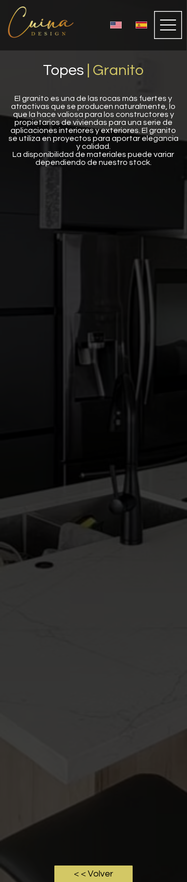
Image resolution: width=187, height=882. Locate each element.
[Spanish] (141, 25)
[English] (115, 25)
